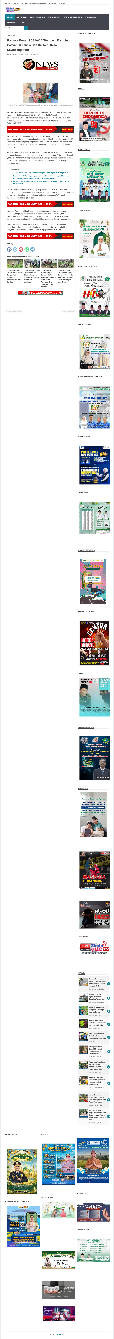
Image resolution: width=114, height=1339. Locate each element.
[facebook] (9, 249)
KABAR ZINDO (60, 1334)
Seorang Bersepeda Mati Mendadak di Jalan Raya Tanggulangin (97, 1023)
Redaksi (16, 3)
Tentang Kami (52, 3)
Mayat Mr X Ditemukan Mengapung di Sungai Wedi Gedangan (97, 1010)
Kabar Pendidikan (54, 17)
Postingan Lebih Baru (14, 311)
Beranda (8, 3)
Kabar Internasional (37, 17)
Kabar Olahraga (91, 17)
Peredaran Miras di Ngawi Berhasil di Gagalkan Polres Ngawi (97, 996)
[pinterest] (21, 249)
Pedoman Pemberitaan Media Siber (33, 3)
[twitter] (15, 249)
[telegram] (32, 249)
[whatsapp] (26, 249)
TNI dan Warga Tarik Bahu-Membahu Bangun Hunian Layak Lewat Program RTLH (41, 173)
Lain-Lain (22, 23)
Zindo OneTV (11, 23)
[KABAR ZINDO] (13, 9)
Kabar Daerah (21, 17)
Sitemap (62, 3)
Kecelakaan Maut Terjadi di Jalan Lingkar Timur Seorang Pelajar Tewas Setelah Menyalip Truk (97, 1115)
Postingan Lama (68, 311)
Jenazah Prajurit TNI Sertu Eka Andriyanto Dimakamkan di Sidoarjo (97, 1036)
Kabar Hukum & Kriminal (73, 17)
